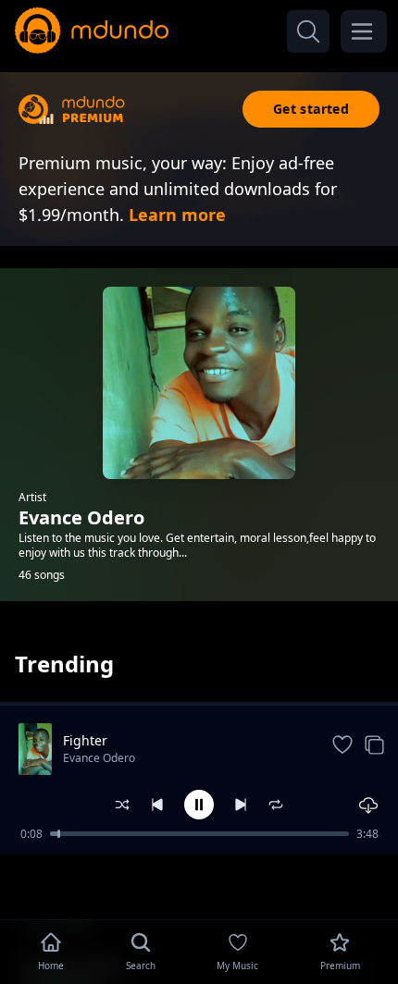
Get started (311, 108)
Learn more (177, 214)
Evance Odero (99, 758)
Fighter (85, 740)
